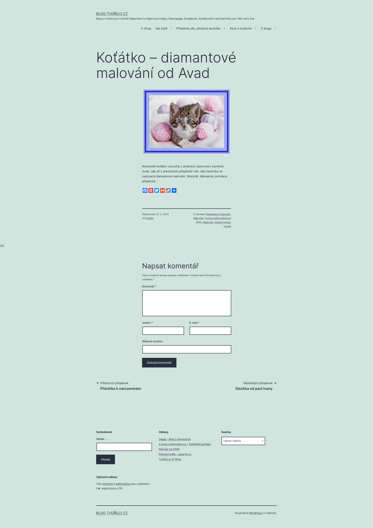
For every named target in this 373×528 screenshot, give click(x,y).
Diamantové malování (218, 214)
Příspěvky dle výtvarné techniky (198, 28)
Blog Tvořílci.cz (112, 14)
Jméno (147, 322)
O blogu (266, 28)
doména (108, 483)
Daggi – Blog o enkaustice (175, 439)
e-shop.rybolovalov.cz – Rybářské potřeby (185, 444)
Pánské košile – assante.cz (175, 454)
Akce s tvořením (240, 28)
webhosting (123, 483)
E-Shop (146, 28)
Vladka (150, 218)
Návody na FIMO (169, 449)
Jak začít (161, 28)
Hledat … (101, 438)
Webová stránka (152, 341)
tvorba (227, 226)
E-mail (194, 322)
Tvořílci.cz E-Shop (170, 459)
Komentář (149, 286)
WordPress (255, 513)
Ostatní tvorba (222, 222)
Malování (198, 218)
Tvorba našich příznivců (218, 218)
